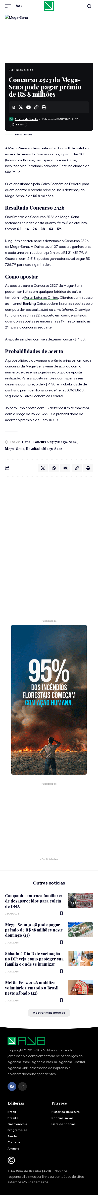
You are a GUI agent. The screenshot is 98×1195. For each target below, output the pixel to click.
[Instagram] (22, 1086)
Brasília (77, 961)
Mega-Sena (14, 448)
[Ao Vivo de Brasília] (49, 6)
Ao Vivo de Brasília (26, 119)
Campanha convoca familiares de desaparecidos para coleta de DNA (34, 901)
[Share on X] (20, 107)
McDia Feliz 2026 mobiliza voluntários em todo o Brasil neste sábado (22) (32, 988)
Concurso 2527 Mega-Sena (54, 442)
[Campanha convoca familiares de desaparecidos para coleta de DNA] (80, 900)
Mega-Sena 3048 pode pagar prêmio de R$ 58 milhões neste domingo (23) (34, 930)
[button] (9, 6)
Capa (26, 442)
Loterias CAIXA (21, 70)
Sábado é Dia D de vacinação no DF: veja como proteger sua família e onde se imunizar (34, 959)
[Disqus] (49, 545)
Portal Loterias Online (41, 297)
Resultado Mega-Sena (44, 448)
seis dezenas (51, 339)
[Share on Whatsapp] (54, 468)
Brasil (76, 903)
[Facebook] (12, 1086)
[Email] (28, 107)
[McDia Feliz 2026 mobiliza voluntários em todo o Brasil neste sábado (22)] (80, 987)
